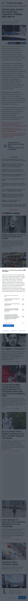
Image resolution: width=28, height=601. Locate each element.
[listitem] (14, 296)
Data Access (14, 330)
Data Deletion (6, 330)
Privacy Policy (22, 330)
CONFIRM (8, 325)
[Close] (25, 270)
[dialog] (14, 300)
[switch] (22, 299)
